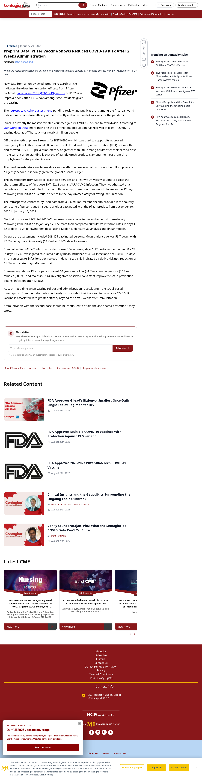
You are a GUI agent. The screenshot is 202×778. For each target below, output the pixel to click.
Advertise (101, 655)
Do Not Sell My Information (101, 666)
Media (101, 4)
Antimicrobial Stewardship (151, 14)
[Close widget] (79, 723)
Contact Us (101, 663)
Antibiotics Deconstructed (99, 14)
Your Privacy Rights (101, 678)
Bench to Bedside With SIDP (125, 14)
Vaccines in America (76, 14)
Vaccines (33, 367)
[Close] (196, 767)
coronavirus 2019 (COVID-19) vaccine (41, 93)
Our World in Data (16, 128)
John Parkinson (81, 504)
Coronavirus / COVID (68, 367)
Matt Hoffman (58, 535)
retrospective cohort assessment (30, 110)
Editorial (101, 659)
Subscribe (121, 348)
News (93, 4)
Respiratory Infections (94, 367)
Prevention (47, 367)
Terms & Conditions (101, 674)
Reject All (156, 767)
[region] (101, 768)
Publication (134, 4)
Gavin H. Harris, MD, (61, 504)
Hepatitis (170, 14)
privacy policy (67, 355)
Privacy (101, 670)
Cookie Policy (46, 774)
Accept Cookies (179, 767)
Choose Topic (38, 13)
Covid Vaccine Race (15, 367)
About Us (101, 651)
